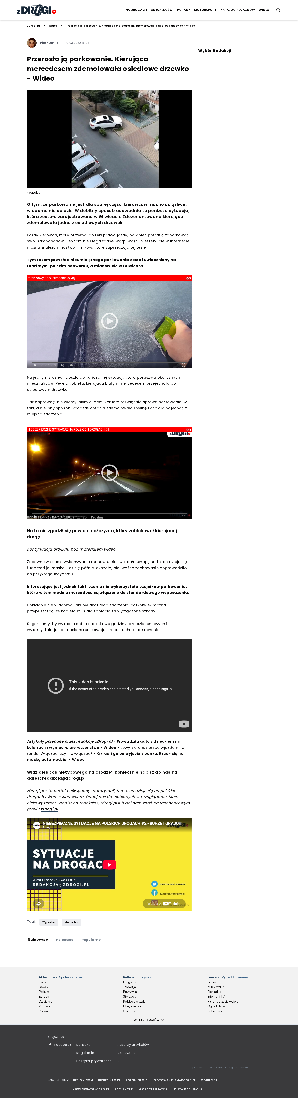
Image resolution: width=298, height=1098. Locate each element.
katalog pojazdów (238, 10)
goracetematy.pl (154, 1089)
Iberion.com (82, 1080)
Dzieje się (45, 1001)
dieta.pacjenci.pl (189, 1089)
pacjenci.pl (124, 1089)
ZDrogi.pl (33, 26)
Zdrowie (44, 1006)
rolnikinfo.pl (137, 1080)
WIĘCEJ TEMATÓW (146, 1020)
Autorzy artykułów (133, 1044)
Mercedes (71, 922)
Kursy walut (215, 987)
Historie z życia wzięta (222, 1001)
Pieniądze (214, 992)
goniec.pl (209, 1080)
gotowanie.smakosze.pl (175, 1080)
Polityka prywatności (94, 1061)
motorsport (205, 10)
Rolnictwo (214, 1011)
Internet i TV (216, 996)
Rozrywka (130, 992)
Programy (130, 982)
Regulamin (85, 1052)
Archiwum (126, 1052)
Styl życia (129, 996)
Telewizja (129, 987)
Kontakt (83, 1044)
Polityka (44, 992)
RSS (120, 1061)
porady (183, 10)
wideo (264, 10)
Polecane (64, 939)
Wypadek (48, 922)
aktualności (162, 10)
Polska (43, 1011)
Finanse (212, 982)
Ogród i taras (216, 1006)
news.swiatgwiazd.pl (91, 1089)
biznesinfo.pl (109, 1080)
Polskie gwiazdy (134, 1001)
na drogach (136, 10)
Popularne (91, 939)
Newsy (43, 987)
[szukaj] (278, 10)
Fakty (42, 982)
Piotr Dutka (49, 43)
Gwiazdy (129, 1011)
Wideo (53, 26)
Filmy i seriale (132, 1006)
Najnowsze (38, 939)
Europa (44, 996)
